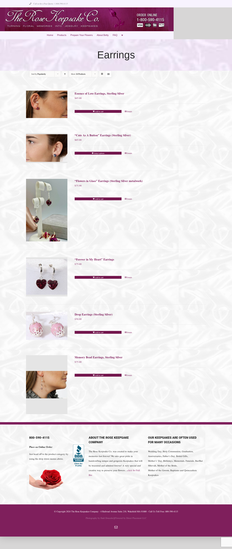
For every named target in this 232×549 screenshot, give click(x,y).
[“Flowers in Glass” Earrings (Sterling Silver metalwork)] (46, 210)
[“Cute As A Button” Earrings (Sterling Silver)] (46, 148)
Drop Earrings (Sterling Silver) (94, 314)
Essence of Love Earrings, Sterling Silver (99, 93)
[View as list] (108, 74)
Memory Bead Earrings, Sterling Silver (98, 357)
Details (129, 111)
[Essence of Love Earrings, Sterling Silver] (46, 104)
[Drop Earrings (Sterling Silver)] (46, 325)
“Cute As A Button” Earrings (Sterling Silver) (103, 135)
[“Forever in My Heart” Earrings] (46, 276)
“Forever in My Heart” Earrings (94, 259)
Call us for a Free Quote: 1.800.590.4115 (50, 3)
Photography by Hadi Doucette (99, 518)
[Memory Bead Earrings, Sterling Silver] (46, 384)
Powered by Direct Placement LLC (130, 518)
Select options (99, 153)
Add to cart (99, 111)
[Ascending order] (65, 74)
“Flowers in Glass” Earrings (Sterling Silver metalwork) (109, 181)
